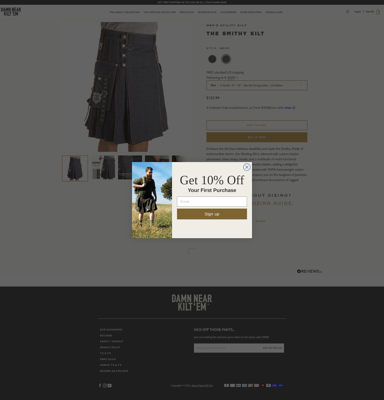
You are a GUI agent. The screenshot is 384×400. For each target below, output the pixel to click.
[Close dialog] (246, 167)
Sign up (212, 214)
